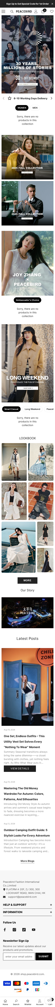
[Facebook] (4, 929)
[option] (27, 54)
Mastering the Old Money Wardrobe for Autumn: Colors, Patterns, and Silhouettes (24, 794)
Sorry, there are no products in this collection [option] (27, 120)
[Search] (12, 11)
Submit (43, 956)
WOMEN (22, 107)
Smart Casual (11, 409)
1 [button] (26, 90)
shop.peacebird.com (32, 974)
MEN (35, 107)
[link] (27, 98)
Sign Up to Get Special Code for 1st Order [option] (27, 3)
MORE (27, 580)
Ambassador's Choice (27, 300)
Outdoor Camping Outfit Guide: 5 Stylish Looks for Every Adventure (27, 832)
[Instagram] (14, 929)
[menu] (3, 11)
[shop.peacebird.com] (27, 612)
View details (20, 768)
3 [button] (29, 399)
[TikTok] (24, 929)
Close (52, 4)
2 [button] (29, 90)
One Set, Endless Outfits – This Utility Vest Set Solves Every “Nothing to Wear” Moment (24, 742)
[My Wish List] (51, 11)
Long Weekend (32, 409)
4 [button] (32, 399)
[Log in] (36, 11)
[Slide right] (51, 98)
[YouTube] (33, 929)
